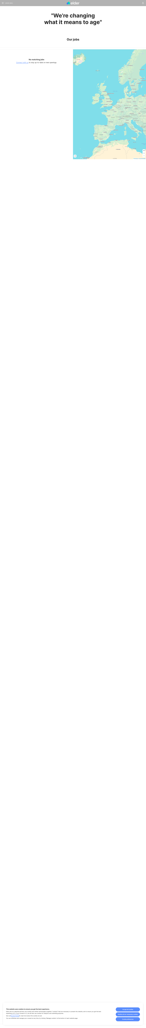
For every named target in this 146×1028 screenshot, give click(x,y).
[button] (143, 3)
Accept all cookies (128, 1009)
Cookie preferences (128, 1019)
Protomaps (135, 158)
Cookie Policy (15, 1016)
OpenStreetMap (142, 158)
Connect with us (22, 62)
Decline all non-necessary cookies (128, 1014)
